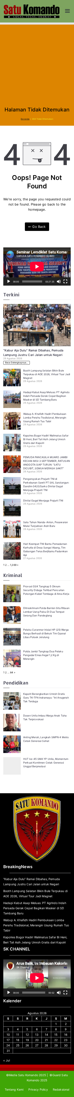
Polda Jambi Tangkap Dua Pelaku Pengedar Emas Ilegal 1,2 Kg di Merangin (43, 655)
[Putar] (9, 281)
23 (65, 1040)
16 (65, 1034)
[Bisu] (59, 281)
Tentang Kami (14, 1089)
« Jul (6, 1060)
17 (8, 1040)
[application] (37, 266)
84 (11, 672)
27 (36, 1045)
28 (46, 1045)
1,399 (13, 564)
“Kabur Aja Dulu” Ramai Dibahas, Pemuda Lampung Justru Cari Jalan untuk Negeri (31, 881)
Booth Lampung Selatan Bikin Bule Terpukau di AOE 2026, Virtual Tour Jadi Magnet (46, 374)
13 (36, 1034)
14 (46, 1034)
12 (27, 1034)
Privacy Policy (38, 1089)
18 (17, 1040)
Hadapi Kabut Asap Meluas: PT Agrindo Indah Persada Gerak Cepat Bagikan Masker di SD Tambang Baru (46, 396)
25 (18, 1045)
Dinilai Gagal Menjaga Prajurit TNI (43, 500)
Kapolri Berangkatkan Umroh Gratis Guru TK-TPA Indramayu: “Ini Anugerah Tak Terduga (46, 697)
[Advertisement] (37, 68)
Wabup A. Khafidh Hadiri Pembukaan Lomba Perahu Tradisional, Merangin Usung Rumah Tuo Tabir (44, 417)
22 (56, 1040)
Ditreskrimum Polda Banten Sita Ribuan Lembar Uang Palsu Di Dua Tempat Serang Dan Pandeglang (46, 611)
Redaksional (61, 1089)
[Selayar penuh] (65, 281)
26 (27, 1045)
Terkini (11, 294)
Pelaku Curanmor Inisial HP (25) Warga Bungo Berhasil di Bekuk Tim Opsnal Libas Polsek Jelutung (46, 633)
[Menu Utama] (67, 11)
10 (8, 1034)
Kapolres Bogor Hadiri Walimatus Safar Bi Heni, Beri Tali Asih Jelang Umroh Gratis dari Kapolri (45, 439)
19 (27, 1040)
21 (46, 1040)
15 (56, 1034)
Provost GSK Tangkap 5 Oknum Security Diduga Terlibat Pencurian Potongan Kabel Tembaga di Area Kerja (46, 590)
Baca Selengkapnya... (16, 362)
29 (56, 1045)
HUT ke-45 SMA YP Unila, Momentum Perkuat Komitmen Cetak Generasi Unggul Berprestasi (45, 762)
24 (8, 1045)
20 (37, 1040)
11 (17, 1034)
